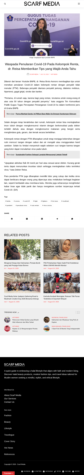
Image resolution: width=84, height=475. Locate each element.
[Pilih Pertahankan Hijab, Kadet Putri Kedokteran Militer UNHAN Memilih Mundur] (62, 249)
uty (9, 422)
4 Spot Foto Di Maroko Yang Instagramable (66, 328)
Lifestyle (8, 428)
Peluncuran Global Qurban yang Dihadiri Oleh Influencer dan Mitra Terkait (25, 321)
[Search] (5, 4)
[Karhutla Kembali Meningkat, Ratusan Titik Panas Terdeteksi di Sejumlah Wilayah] (62, 283)
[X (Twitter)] (26, 218)
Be (5, 422)
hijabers (44, 201)
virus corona (47, 205)
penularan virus (21, 205)
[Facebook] (11, 218)
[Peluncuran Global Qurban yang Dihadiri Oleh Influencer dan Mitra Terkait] (7, 320)
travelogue (63, 317)
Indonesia (55, 317)
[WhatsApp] (72, 218)
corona (17, 201)
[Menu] (79, 4)
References (9, 454)
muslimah (65, 201)
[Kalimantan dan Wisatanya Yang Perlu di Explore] (47, 320)
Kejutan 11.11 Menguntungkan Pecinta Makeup (24, 330)
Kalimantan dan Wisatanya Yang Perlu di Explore (65, 321)
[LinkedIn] (42, 218)
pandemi (8, 205)
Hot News (54, 74)
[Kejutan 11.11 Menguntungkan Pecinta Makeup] (7, 328)
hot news (54, 201)
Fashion (7, 415)
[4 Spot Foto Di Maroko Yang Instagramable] (47, 328)
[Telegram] (57, 218)
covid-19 (26, 201)
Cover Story (9, 441)
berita (7, 201)
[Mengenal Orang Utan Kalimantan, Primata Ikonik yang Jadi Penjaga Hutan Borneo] (22, 249)
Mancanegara (56, 326)
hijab (35, 201)
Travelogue (9, 435)
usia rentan (34, 205)
